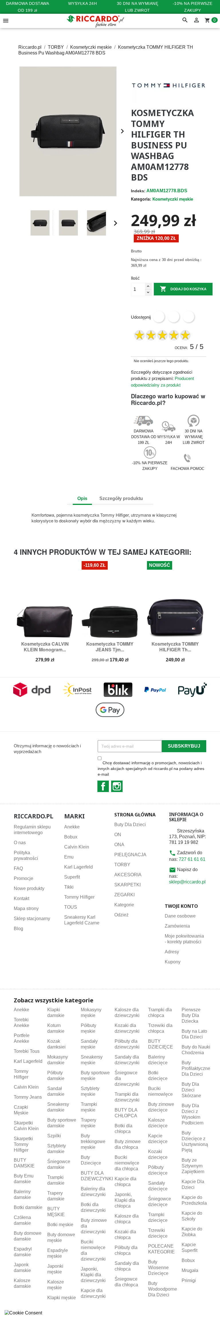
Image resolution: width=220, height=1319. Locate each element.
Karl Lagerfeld (78, 867)
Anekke (72, 826)
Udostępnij (158, 316)
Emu (69, 856)
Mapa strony (26, 908)
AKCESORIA (128, 874)
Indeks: (138, 191)
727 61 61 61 (192, 859)
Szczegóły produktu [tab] (121, 498)
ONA (119, 844)
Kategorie (124, 904)
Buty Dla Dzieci (130, 824)
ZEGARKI (124, 894)
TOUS (70, 907)
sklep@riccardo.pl (187, 881)
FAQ (18, 868)
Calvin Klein (76, 846)
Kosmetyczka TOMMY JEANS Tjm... (109, 646)
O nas (20, 842)
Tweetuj (173, 316)
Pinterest (188, 316)
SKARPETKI (127, 884)
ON (117, 834)
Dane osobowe (180, 916)
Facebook (103, 786)
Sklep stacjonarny (32, 918)
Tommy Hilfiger (79, 897)
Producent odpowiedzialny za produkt (162, 381)
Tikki (69, 887)
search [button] (185, 20)
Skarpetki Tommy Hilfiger (23, 1144)
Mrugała (190, 1270)
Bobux (70, 836)
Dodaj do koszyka (183, 288)
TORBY (122, 864)
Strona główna (135, 815)
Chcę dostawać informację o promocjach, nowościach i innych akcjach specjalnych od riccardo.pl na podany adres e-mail (151, 769)
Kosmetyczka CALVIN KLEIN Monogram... (45, 646)
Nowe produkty (29, 888)
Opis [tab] (82, 498)
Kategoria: (141, 199)
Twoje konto (181, 906)
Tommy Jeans (28, 1097)
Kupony (172, 961)
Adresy (172, 951)
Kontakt (21, 898)
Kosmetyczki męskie (172, 199)
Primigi (189, 1280)
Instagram (117, 786)
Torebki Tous (27, 1051)
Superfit (72, 877)
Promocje (23, 878)
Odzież (121, 914)
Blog (18, 928)
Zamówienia (177, 926)
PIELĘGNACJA (130, 854)
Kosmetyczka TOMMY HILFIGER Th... (175, 646)
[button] (21, 223)
